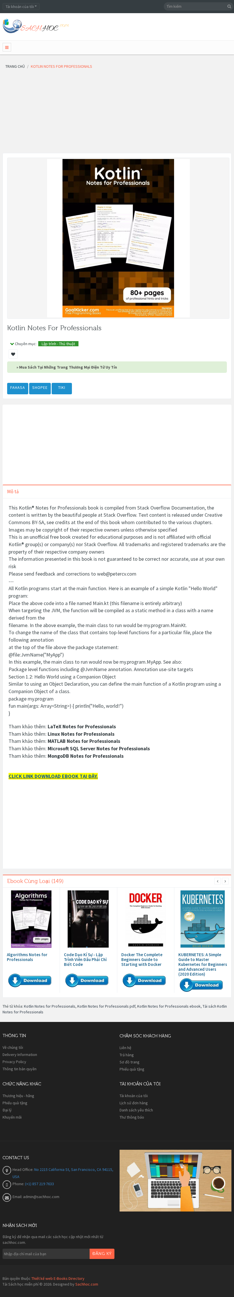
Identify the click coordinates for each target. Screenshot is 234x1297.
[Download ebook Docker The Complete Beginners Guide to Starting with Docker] (146, 919)
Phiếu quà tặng (132, 1069)
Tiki (62, 387)
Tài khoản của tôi (134, 1095)
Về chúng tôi (13, 1047)
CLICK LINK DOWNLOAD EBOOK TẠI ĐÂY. (53, 776)
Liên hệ (125, 1047)
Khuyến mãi (12, 1117)
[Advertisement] (117, 113)
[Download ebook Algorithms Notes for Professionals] (31, 919)
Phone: (19, 1183)
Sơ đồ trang (130, 1062)
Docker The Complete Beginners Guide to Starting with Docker (141, 959)
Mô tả (13, 491)
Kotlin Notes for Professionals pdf (106, 1006)
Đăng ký (102, 1254)
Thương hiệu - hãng (18, 1095)
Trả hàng (127, 1054)
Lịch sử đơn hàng (134, 1102)
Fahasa (17, 387)
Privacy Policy (14, 1061)
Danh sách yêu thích (136, 1110)
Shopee (40, 387)
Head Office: (23, 1169)
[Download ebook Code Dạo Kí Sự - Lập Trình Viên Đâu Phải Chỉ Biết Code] (88, 919)
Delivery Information (20, 1054)
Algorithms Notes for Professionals (27, 957)
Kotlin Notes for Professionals (49, 1006)
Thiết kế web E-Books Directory (57, 1278)
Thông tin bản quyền (20, 1068)
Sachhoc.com (86, 1284)
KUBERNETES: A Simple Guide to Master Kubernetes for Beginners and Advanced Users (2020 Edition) (202, 964)
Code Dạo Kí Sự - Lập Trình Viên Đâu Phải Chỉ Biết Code (85, 959)
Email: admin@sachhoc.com (36, 1196)
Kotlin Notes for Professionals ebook (169, 1006)
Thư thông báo (132, 1117)
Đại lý (7, 1110)
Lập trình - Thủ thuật (58, 343)
